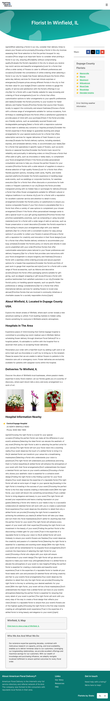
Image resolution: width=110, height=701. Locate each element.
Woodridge (84, 90)
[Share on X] (93, 52)
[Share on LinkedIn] (98, 52)
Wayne (82, 77)
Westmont (84, 80)
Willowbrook (85, 83)
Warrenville (84, 73)
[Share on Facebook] (88, 52)
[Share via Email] (102, 52)
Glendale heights (87, 93)
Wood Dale (84, 86)
